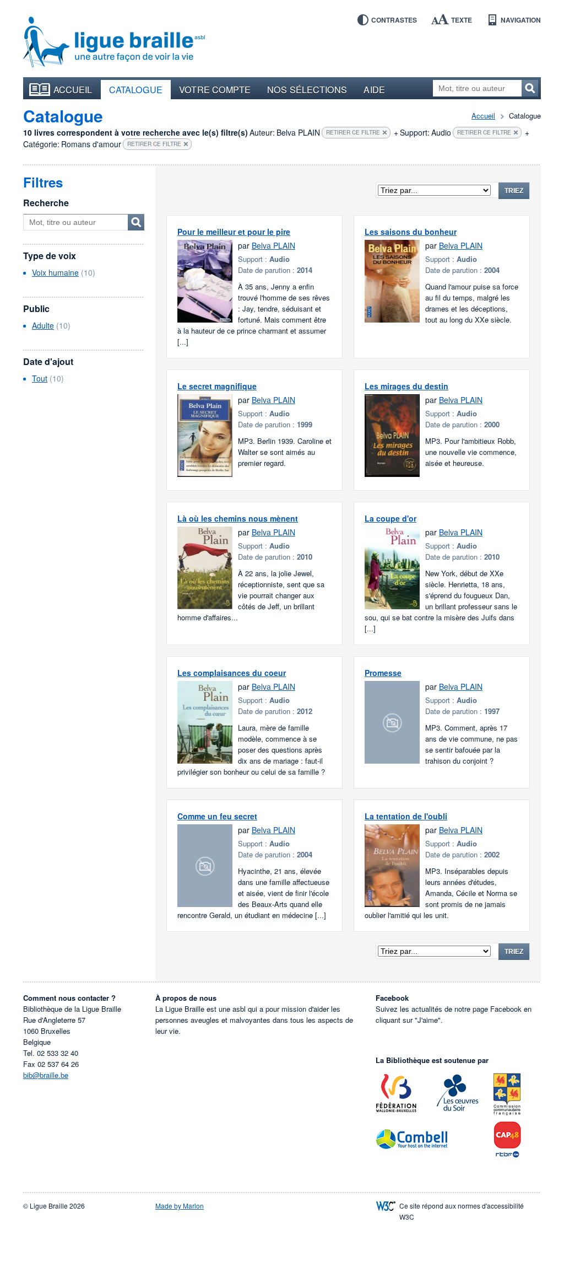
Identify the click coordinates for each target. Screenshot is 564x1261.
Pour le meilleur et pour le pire (233, 231)
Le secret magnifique (217, 385)
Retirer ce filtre (353, 132)
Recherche (46, 202)
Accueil (73, 89)
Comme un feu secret (217, 816)
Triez (514, 191)
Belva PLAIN (273, 245)
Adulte (43, 325)
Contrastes (394, 20)
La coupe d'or (390, 518)
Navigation (521, 20)
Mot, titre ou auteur (136, 222)
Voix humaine (55, 272)
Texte (461, 20)
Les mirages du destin (406, 385)
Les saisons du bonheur (411, 231)
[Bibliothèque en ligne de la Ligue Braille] (114, 42)
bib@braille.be (45, 1075)
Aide (374, 89)
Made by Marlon (179, 1205)
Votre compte (215, 89)
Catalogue (136, 89)
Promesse (383, 672)
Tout (39, 378)
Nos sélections (307, 89)
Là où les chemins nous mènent (237, 518)
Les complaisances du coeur (231, 672)
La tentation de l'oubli (406, 816)
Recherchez (530, 88)
